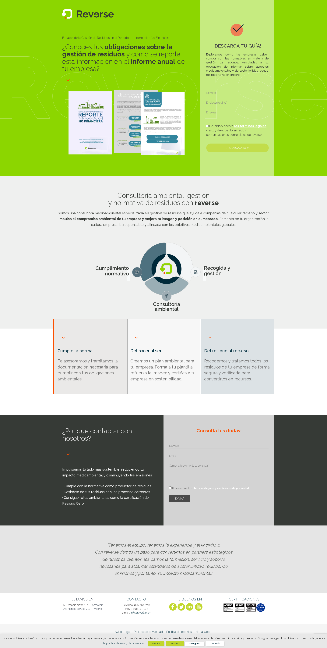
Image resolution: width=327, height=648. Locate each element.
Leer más (215, 643)
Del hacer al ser (146, 350)
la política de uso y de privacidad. (125, 643)
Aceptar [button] (155, 643)
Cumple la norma (75, 350)
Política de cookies (179, 632)
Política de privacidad (148, 632)
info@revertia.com (141, 612)
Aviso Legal (122, 632)
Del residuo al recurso (226, 350)
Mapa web (202, 632)
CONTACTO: (136, 599)
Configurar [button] (194, 644)
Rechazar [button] (175, 643)
